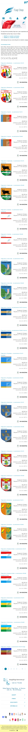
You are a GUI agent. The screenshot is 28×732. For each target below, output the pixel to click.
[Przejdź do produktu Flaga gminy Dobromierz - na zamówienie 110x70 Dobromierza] (6, 411)
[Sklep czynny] (14, 24)
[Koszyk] (24, 18)
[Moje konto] (17, 18)
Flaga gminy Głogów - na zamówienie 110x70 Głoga (13, 646)
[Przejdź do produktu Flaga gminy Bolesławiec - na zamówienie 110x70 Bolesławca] (6, 72)
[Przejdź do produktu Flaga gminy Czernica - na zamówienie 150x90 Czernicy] (6, 335)
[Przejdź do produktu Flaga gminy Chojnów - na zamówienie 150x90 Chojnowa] (6, 142)
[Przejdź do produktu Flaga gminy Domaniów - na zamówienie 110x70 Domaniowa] (6, 509)
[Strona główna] (14, 10)
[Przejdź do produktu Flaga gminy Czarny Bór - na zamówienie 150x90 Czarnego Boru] (6, 292)
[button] (3, 18)
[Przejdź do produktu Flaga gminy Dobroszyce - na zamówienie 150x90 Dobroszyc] (6, 484)
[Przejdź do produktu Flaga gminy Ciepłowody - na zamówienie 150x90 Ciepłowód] (6, 194)
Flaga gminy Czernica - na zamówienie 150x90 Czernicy (14, 330)
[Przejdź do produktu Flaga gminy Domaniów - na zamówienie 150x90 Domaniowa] (6, 533)
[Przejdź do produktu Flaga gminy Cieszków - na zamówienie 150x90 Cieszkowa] (6, 240)
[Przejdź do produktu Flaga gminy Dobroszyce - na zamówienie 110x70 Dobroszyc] (6, 460)
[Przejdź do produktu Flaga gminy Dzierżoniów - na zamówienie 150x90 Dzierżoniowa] (6, 628)
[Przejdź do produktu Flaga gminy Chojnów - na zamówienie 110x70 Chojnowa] (6, 118)
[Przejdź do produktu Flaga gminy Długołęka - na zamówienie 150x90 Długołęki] (6, 384)
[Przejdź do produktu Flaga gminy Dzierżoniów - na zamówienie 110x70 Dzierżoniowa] (6, 604)
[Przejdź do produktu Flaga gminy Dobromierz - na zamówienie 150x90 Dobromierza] (6, 436)
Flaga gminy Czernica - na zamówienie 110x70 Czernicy (14, 307)
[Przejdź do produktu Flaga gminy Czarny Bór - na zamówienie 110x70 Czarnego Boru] (6, 268)
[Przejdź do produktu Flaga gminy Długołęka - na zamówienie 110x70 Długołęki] (6, 359)
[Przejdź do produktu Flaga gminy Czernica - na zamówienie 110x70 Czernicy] (6, 312)
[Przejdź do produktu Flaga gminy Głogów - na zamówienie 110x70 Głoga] (6, 651)
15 (22, 669)
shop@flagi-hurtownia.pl (16, 679)
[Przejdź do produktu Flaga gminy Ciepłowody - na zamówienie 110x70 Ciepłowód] (6, 170)
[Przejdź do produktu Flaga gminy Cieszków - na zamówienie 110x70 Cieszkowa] (6, 216)
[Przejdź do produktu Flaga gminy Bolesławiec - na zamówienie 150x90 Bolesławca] (6, 96)
